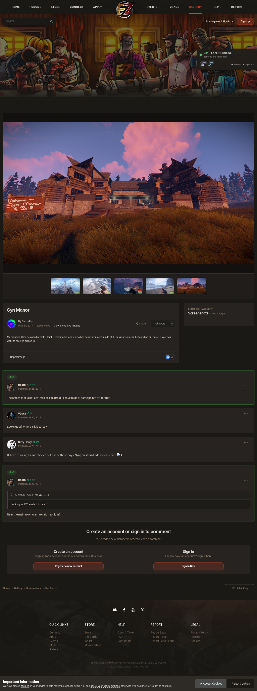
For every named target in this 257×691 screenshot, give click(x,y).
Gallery (53, 649)
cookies (25, 686)
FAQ (120, 636)
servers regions (241, 65)
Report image (17, 356)
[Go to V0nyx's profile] (11, 416)
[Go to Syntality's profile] (11, 323)
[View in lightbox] (128, 193)
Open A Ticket (126, 632)
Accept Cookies (212, 683)
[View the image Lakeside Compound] (160, 286)
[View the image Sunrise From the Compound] (128, 286)
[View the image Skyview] (97, 286)
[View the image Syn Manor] (191, 286)
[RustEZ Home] (126, 9)
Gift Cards (91, 636)
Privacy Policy (199, 632)
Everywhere (38, 21)
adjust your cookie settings (105, 686)
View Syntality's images (67, 325)
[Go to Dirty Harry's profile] (11, 444)
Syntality (27, 321)
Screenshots (198, 313)
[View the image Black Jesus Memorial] (65, 286)
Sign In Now (188, 566)
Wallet (88, 641)
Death (22, 384)
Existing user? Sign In (219, 21)
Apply (52, 636)
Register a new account (68, 566)
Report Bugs (158, 632)
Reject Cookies (240, 683)
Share (142, 323)
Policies (195, 636)
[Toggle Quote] (11, 495)
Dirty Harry (25, 442)
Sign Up (245, 21)
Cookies (195, 641)
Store (88, 632)
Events (53, 641)
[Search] (51, 21)
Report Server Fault (162, 641)
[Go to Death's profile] (11, 387)
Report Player (159, 636)
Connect (54, 632)
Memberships (93, 645)
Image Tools (238, 266)
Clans (52, 645)
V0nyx (22, 413)
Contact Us (124, 641)
